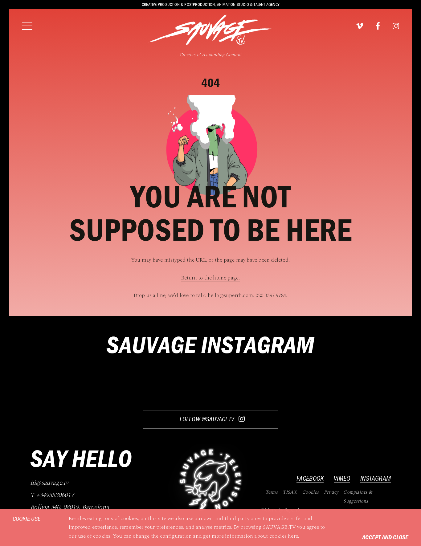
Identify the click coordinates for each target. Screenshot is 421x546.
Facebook (310, 478)
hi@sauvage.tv (49, 483)
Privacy (331, 492)
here (293, 536)
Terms (271, 492)
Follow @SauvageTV (207, 419)
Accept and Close (385, 537)
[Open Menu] (27, 26)
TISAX (290, 492)
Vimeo (342, 478)
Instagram (375, 478)
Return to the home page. (210, 278)
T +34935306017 (52, 495)
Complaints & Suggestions (357, 497)
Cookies (310, 492)
